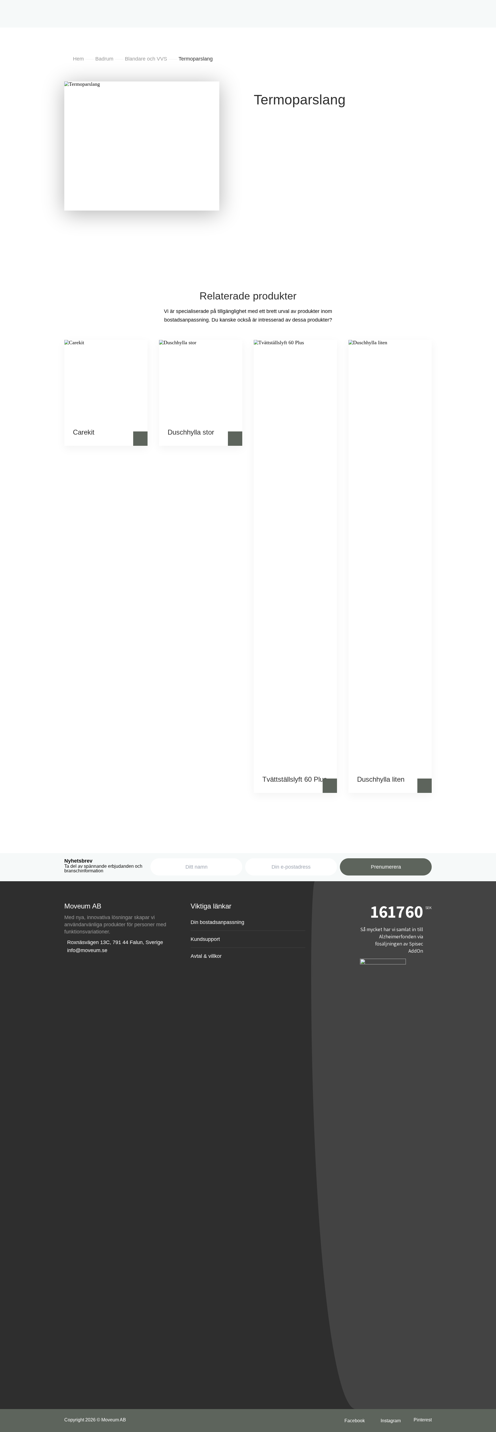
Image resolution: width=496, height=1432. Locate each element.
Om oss (243, 80)
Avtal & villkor (206, 956)
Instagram (356, 80)
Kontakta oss (323, 143)
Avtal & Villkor (281, 80)
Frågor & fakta (281, 143)
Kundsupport (205, 939)
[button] (140, 438)
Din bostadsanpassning (228, 143)
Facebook (320, 80)
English (286, 114)
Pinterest (423, 1420)
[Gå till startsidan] (30, 11)
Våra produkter (174, 143)
